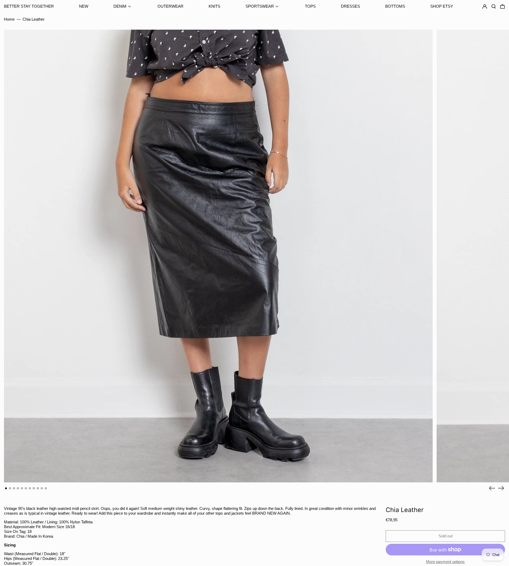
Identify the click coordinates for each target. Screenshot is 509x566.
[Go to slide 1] (6, 488)
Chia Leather (34, 19)
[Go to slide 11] (46, 488)
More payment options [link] (445, 561)
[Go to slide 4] (18, 488)
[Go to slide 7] (30, 488)
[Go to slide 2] (10, 488)
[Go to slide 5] (22, 488)
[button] (502, 6)
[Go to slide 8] (34, 488)
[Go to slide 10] (42, 488)
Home (9, 19)
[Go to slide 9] (38, 488)
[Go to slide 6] (26, 488)
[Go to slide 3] (14, 488)
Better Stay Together (29, 6)
